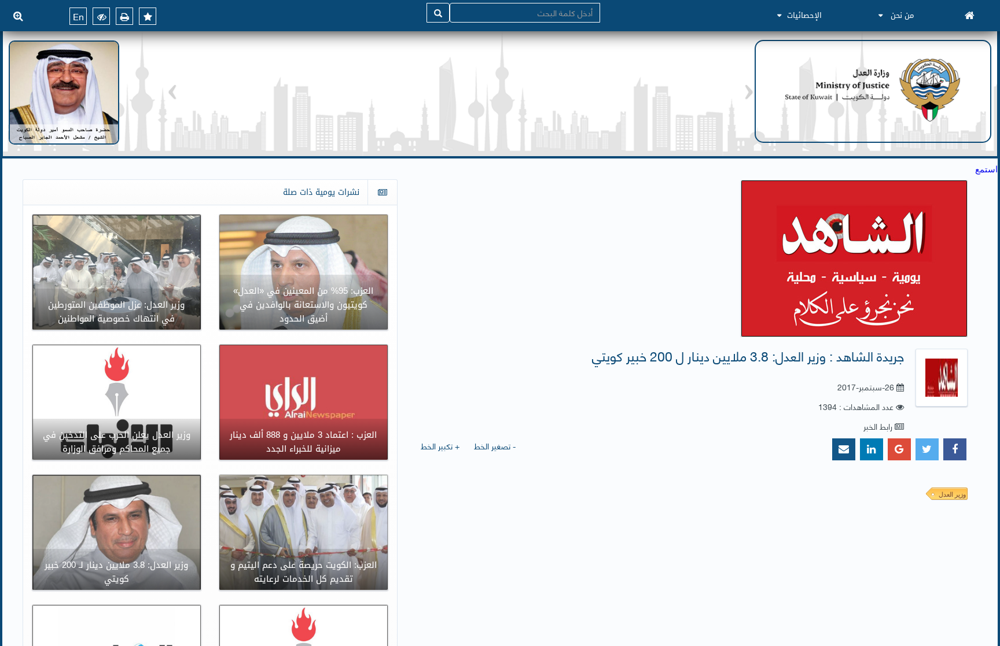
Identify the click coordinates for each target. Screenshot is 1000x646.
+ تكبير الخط (440, 445)
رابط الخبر (877, 426)
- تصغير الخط (495, 445)
